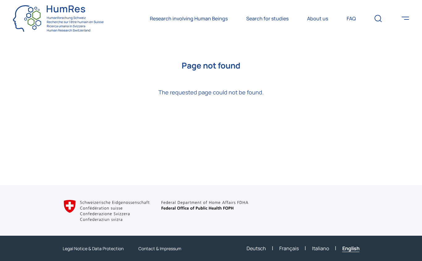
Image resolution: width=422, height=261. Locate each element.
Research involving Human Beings (189, 18)
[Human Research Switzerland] (58, 18)
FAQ (351, 18)
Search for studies (267, 18)
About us (317, 18)
